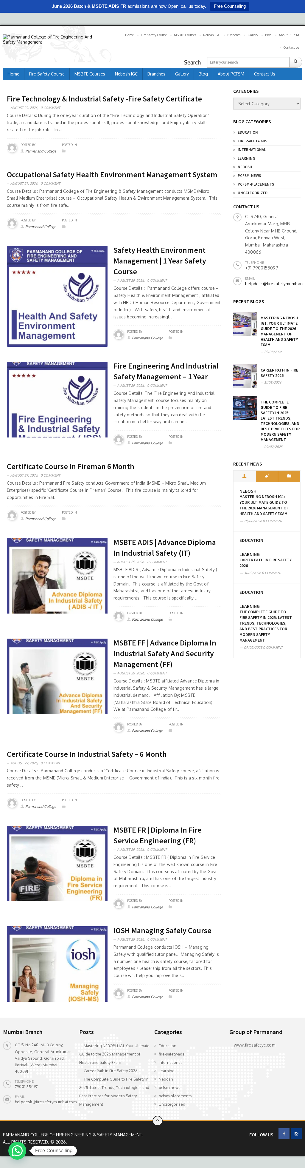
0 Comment (50, 108)
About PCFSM (289, 35)
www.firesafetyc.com (255, 1044)
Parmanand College (40, 151)
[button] (17, 1151)
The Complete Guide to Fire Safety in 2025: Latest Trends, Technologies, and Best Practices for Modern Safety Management (280, 420)
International (252, 149)
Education (248, 132)
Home (129, 35)
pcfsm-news (249, 175)
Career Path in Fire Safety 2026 (279, 372)
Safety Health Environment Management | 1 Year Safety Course (159, 260)
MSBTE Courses (185, 35)
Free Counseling (230, 6)
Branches (233, 35)
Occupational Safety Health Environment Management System (112, 174)
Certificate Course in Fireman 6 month (70, 466)
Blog (268, 35)
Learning (246, 158)
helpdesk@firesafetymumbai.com (46, 1101)
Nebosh (245, 167)
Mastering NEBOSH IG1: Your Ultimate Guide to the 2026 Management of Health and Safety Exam (279, 331)
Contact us (291, 47)
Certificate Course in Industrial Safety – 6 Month (87, 754)
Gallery (253, 35)
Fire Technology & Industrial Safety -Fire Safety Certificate (104, 99)
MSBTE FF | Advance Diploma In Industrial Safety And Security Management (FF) (164, 653)
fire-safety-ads (252, 141)
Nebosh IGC (211, 35)
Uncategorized (252, 192)
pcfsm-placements (256, 184)
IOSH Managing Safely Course (162, 930)
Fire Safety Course (154, 35)
